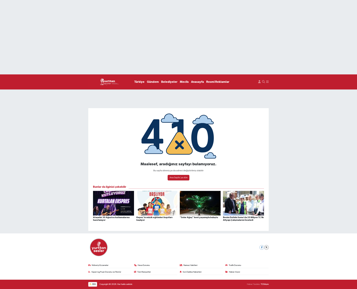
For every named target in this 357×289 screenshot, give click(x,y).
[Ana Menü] (267, 82)
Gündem (153, 81)
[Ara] (263, 82)
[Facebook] (262, 247)
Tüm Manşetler (144, 272)
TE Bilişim (265, 284)
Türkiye (139, 81)
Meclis (184, 81)
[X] (266, 247)
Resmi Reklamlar (217, 81)
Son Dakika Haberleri (192, 272)
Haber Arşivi (234, 272)
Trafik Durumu (235, 265)
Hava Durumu (144, 265)
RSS (94, 284)
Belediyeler (169, 81)
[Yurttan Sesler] (109, 82)
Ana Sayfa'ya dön (179, 177)
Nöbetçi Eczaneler (100, 265)
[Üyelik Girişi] (259, 82)
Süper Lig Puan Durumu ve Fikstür (106, 272)
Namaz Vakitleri (190, 265)
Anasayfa (197, 81)
